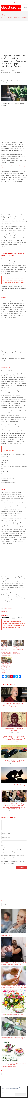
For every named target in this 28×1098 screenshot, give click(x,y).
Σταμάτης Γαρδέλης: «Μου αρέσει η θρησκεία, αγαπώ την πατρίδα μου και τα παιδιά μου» (14, 705)
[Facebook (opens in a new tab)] (14, 2)
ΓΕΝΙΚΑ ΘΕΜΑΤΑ (7, 72)
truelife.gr (4, 611)
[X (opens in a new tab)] (12, 2)
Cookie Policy (5, 1092)
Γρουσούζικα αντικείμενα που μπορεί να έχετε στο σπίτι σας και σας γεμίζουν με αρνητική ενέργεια (18, 650)
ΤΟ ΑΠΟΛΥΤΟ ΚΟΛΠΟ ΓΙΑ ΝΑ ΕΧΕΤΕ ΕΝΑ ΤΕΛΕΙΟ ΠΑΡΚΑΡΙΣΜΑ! (14, 760)
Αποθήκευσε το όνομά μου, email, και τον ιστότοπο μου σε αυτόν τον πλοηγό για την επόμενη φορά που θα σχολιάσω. (13, 850)
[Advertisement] (14, 40)
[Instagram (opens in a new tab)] (16, 2)
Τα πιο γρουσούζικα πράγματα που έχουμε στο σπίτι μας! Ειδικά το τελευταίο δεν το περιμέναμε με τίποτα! (6, 668)
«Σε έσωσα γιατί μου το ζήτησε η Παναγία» (14, 729)
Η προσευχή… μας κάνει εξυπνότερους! (14, 785)
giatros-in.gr (8, 608)
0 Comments (18, 72)
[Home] (1, 17)
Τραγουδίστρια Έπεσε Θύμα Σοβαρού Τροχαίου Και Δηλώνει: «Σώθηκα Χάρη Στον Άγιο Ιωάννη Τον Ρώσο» (14, 737)
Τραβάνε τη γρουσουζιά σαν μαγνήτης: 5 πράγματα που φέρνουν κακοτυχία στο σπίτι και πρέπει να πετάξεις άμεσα (6, 651)
